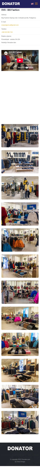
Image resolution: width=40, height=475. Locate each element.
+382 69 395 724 (7, 32)
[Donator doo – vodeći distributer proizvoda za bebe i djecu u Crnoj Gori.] (11, 4)
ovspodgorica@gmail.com (10, 25)
